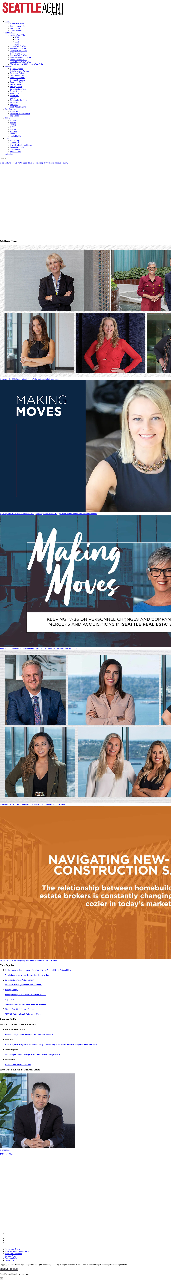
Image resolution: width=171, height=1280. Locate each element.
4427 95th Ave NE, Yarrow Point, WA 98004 (23, 985)
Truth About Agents (18, 107)
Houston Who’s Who (18, 55)
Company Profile (17, 75)
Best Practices (10, 109)
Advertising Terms (12, 1249)
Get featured (15, 149)
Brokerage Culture (17, 73)
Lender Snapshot (16, 84)
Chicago (13, 125)
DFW (12, 127)
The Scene (14, 105)
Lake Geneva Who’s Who (20, 57)
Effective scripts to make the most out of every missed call (29, 1034)
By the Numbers (11, 970)
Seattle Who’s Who (17, 35)
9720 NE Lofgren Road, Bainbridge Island (23, 1014)
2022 (17, 37)
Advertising (14, 140)
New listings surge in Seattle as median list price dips (27, 975)
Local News (15, 28)
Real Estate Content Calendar (18, 1064)
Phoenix (13, 134)
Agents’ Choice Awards (19, 71)
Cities (7, 118)
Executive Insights (17, 78)
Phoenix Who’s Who (18, 60)
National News (16, 30)
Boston (13, 122)
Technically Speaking (18, 100)
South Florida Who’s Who (20, 62)
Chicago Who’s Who (18, 51)
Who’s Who (10, 33)
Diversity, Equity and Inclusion (22, 145)
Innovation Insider (17, 82)
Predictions (14, 93)
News (7, 21)
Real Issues (14, 96)
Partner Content (16, 91)
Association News (17, 24)
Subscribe (9, 154)
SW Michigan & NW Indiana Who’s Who (26, 64)
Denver (13, 129)
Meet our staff (15, 152)
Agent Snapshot (16, 69)
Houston (13, 131)
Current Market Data (18, 26)
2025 (17, 44)
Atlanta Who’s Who (18, 46)
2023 (17, 39)
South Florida (15, 136)
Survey (8, 990)
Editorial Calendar (17, 147)
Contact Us (14, 143)
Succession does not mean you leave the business (25, 1004)
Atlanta (13, 120)
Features (8, 66)
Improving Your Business (20, 113)
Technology (14, 102)
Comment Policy (11, 1258)
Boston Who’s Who (18, 48)
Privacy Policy (11, 1256)
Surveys (13, 98)
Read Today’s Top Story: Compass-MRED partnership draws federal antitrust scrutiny (34, 163)
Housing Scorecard (17, 80)
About (7, 138)
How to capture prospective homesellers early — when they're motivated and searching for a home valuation (51, 1044)
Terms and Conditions (13, 1254)
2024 (17, 42)
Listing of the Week (18, 89)
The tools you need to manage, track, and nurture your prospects (32, 1054)
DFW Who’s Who (17, 53)
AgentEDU (14, 111)
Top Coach (14, 116)
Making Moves (16, 87)
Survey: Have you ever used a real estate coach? (25, 995)
